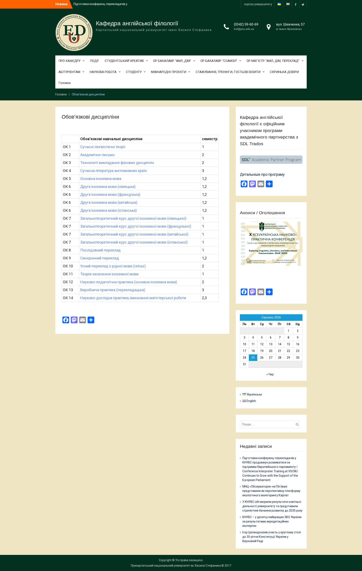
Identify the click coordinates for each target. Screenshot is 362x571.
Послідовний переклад (100, 250)
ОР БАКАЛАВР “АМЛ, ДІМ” (172, 61)
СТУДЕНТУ (134, 72)
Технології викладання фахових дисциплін (117, 162)
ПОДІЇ (94, 61)
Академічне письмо (97, 155)
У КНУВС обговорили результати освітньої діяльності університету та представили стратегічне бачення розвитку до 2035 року (272, 506)
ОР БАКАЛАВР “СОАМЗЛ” (218, 61)
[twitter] (303, 4)
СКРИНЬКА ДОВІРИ (284, 72)
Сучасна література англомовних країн (113, 170)
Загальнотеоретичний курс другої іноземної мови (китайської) (134, 234)
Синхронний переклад (99, 258)
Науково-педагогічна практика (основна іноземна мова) (129, 282)
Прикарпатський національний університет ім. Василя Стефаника (176, 565)
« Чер (270, 374)
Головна (64, 83)
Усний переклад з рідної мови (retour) (113, 266)
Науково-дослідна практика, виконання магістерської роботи (133, 298)
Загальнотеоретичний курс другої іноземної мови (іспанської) (134, 242)
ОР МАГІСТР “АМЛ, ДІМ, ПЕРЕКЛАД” (273, 61)
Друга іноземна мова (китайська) (108, 202)
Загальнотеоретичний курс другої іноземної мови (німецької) (133, 218)
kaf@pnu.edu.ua (244, 29)
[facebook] (295, 4)
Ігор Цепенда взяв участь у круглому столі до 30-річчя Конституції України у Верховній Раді (271, 537)
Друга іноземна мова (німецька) (108, 186)
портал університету (258, 4)
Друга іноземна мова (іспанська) (108, 210)
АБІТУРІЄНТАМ (69, 72)
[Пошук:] (271, 424)
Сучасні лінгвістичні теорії (102, 147)
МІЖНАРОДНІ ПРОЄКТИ (168, 72)
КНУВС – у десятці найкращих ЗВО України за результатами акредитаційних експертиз (271, 521)
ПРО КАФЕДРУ (69, 61)
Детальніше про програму (262, 174)
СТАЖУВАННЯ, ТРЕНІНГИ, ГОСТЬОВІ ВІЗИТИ (228, 72)
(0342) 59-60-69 (246, 24)
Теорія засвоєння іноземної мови (109, 274)
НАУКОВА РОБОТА (103, 72)
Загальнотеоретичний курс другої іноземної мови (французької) (135, 226)
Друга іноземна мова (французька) (110, 194)
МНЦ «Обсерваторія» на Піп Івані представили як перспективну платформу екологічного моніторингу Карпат (271, 491)
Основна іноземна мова (100, 178)
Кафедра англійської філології (137, 23)
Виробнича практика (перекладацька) (112, 290)
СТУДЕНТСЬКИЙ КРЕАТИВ (124, 61)
